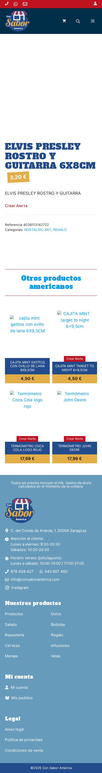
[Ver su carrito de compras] (64, 21)
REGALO (60, 230)
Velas (55, 656)
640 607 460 (56, 571)
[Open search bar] (78, 21)
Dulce (56, 613)
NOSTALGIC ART (37, 230)
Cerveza (12, 645)
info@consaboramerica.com (35, 579)
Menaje (11, 656)
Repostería (14, 635)
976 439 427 (22, 571)
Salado (11, 624)
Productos (14, 613)
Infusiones (60, 645)
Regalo (57, 635)
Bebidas (58, 624)
